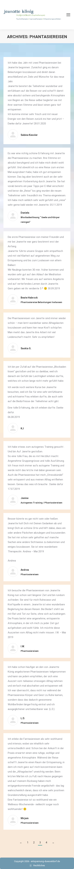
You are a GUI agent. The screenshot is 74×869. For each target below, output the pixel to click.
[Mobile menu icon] (68, 14)
